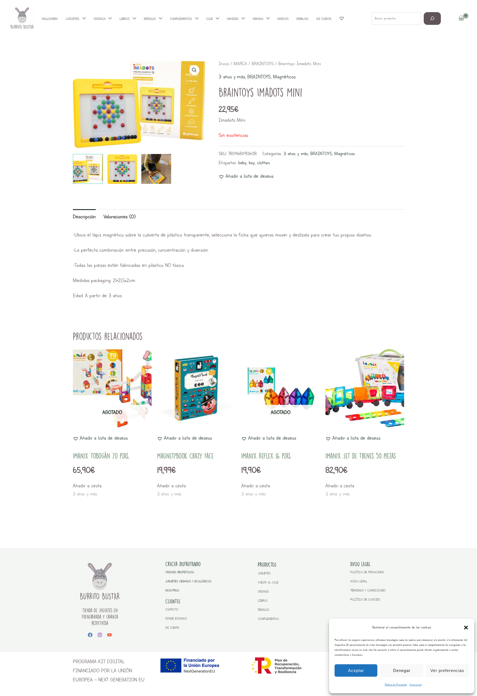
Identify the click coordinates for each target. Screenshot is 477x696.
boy (252, 163)
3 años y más (232, 76)
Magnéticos (284, 76)
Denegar (401, 670)
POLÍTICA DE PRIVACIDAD (367, 572)
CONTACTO (171, 609)
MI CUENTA (172, 628)
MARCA (240, 64)
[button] (466, 627)
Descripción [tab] (84, 216)
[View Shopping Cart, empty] (461, 18)
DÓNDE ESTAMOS (176, 619)
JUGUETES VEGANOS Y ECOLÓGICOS (188, 581)
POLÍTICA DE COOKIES (365, 599)
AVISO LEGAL (358, 581)
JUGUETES (264, 573)
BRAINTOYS (263, 64)
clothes (263, 163)
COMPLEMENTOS (268, 619)
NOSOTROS (172, 590)
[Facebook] (90, 635)
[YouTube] (109, 635)
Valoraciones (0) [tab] (120, 216)
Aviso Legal (416, 684)
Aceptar (356, 670)
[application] (83, 18)
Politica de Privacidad (396, 684)
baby (242, 163)
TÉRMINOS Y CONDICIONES (368, 590)
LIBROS (262, 601)
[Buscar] (432, 18)
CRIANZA (263, 591)
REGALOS (263, 610)
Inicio (224, 64)
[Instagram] (99, 635)
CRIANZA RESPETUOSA (179, 572)
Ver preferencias (447, 670)
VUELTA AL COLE (268, 582)
